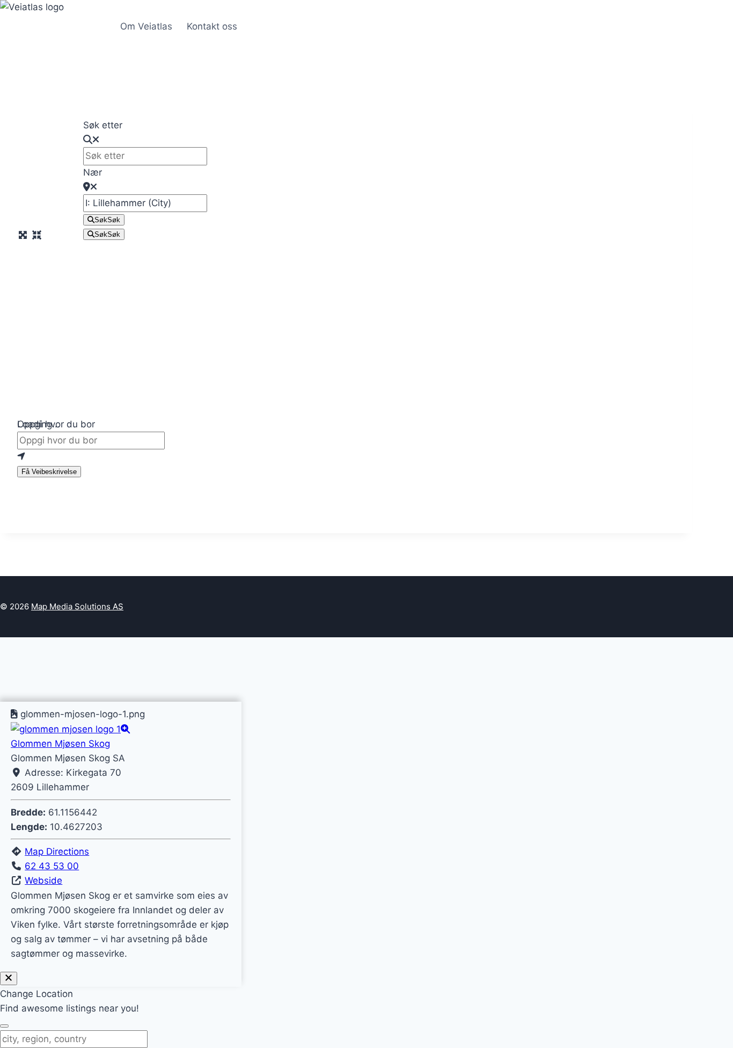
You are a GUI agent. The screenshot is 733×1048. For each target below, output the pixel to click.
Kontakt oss (212, 26)
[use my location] (346, 456)
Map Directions (57, 851)
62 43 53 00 (52, 866)
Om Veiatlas (146, 26)
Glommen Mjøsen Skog (60, 743)
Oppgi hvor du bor (56, 424)
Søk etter (102, 125)
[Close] (8, 978)
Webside (43, 880)
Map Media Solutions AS (77, 606)
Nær (92, 172)
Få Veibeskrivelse (49, 472)
